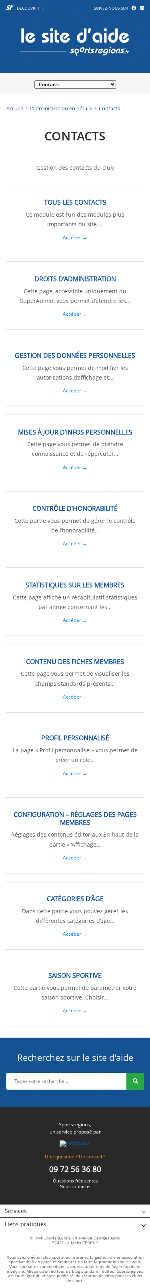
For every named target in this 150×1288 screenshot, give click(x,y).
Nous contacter (75, 1186)
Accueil (14, 108)
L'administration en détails (61, 108)
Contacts (109, 108)
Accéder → (75, 237)
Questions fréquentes (75, 1181)
